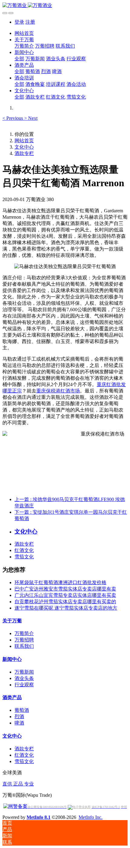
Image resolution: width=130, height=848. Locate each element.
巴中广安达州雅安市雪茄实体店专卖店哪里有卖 (65, 588)
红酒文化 (24, 550)
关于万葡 (12, 620)
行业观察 (24, 684)
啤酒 (19, 722)
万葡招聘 (24, 639)
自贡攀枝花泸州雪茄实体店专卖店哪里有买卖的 (65, 601)
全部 (19, 58)
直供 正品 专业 (18, 783)
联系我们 (24, 646)
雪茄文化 (24, 556)
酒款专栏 (24, 153)
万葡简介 (24, 633)
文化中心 (24, 147)
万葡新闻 (24, 672)
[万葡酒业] (65, 5)
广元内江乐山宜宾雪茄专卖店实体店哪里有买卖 (65, 595)
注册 (30, 22)
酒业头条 (24, 678)
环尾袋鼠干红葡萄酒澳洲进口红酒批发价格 (60, 582)
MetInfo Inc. (90, 817)
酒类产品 (12, 697)
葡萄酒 (22, 710)
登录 (19, 22)
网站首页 (24, 33)
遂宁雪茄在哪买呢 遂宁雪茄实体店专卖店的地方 (66, 608)
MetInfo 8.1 (38, 817)
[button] (13, 118)
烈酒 (19, 716)
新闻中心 (12, 659)
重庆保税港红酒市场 (58, 390)
